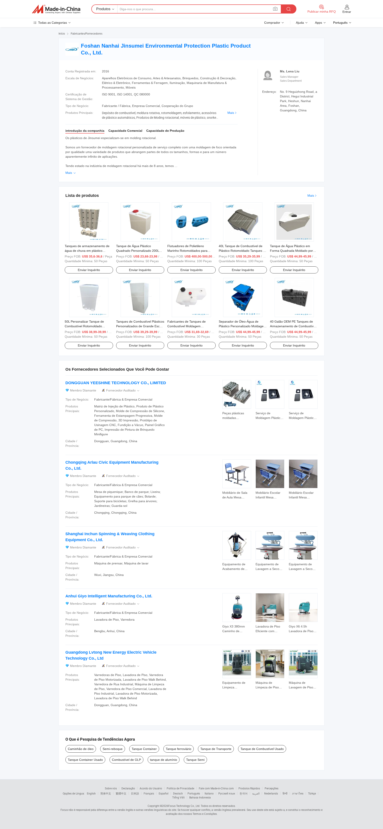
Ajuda (300, 22)
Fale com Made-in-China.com (216, 788)
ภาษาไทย (297, 793)
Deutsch (178, 793)
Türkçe (312, 793)
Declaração (128, 788)
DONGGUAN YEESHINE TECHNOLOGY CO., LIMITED (115, 383)
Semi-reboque (113, 749)
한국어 (244, 793)
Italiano (209, 793)
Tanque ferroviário (178, 749)
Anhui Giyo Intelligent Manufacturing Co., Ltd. (108, 596)
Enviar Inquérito (89, 270)
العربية (256, 793)
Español (163, 793)
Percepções (271, 788)
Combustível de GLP (126, 759)
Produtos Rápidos (249, 788)
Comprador (272, 22)
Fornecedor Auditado (123, 390)
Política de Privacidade (180, 788)
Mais (230, 112)
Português (194, 793)
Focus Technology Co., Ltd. (184, 806)
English (91, 793)
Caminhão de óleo (81, 749)
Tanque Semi (195, 759)
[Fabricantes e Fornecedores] (56, 9)
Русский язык (226, 793)
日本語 (135, 793)
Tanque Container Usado (85, 759)
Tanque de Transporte (215, 749)
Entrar (346, 12)
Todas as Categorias (52, 22)
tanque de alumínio (163, 759)
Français (149, 793)
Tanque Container (144, 749)
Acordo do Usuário (151, 788)
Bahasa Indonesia (200, 797)
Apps (318, 22)
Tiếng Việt (178, 797)
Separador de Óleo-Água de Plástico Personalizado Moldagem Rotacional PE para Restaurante (242, 326)
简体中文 (105, 793)
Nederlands (271, 793)
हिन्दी (285, 793)
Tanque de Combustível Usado (262, 749)
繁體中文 (121, 793)
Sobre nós (111, 788)
